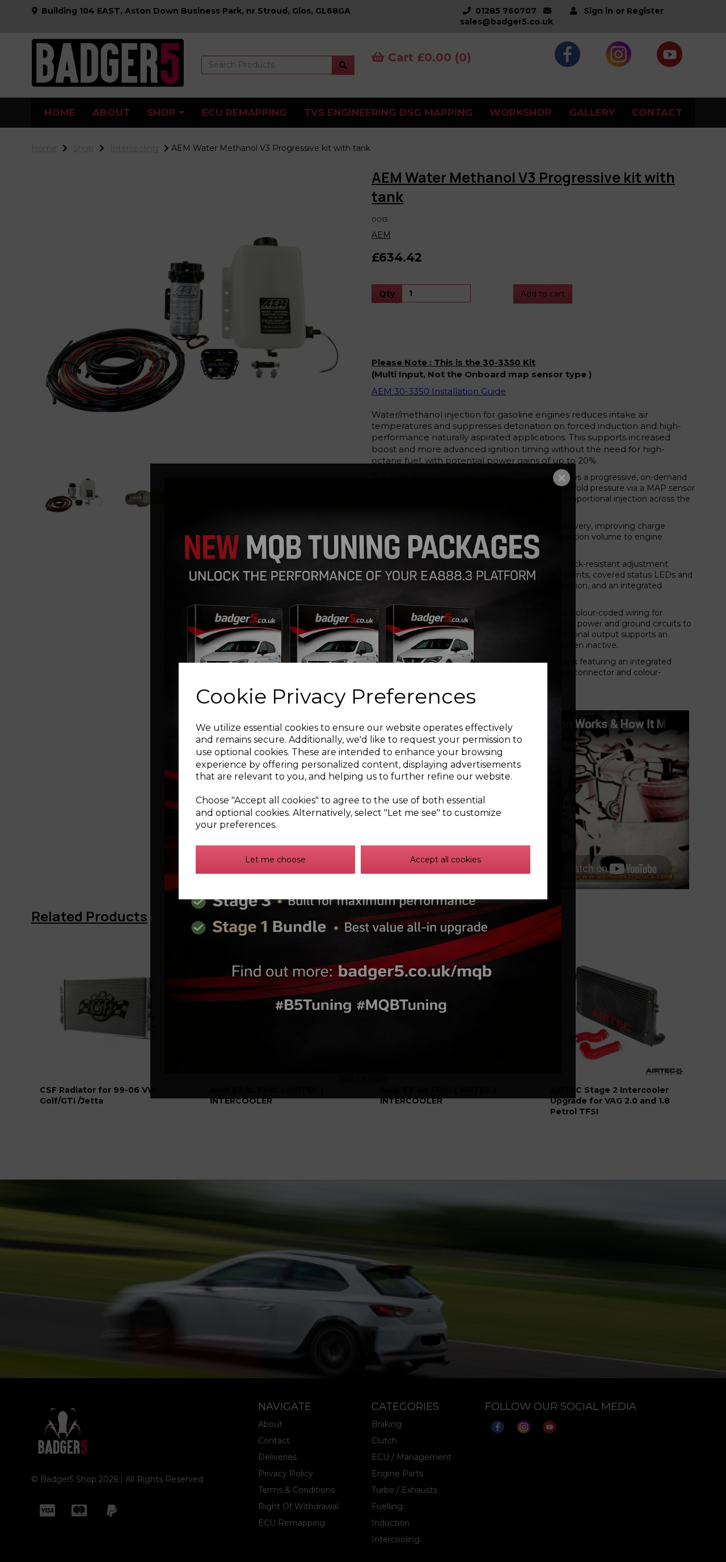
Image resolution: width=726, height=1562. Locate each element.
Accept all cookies (445, 859)
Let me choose (275, 859)
